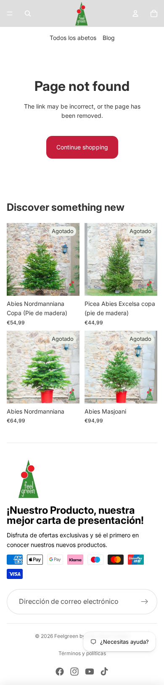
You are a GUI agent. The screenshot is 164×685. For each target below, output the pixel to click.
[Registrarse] (144, 602)
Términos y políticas (82, 653)
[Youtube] (90, 671)
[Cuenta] (135, 13)
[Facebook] (60, 671)
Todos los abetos (73, 37)
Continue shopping (82, 147)
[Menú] (9, 13)
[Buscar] (28, 13)
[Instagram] (74, 671)
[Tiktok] (104, 671)
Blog (109, 37)
